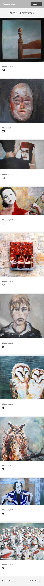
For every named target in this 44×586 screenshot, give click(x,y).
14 (3, 70)
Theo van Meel (8, 4)
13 (3, 131)
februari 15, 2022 (7, 66)
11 (3, 223)
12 (3, 178)
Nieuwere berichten (9, 581)
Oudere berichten (36, 581)
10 (3, 285)
